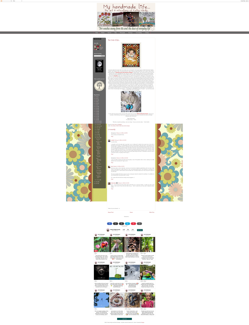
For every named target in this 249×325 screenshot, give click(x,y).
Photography (122, 32)
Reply (112, 136)
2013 (96, 113)
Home (97, 32)
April (97, 134)
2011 (96, 116)
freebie (117, 125)
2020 (96, 101)
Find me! (109, 32)
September (98, 126)
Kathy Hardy (113, 183)
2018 (96, 104)
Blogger (142, 322)
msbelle (112, 140)
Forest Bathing (139, 32)
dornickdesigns (101, 234)
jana (112, 166)
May (97, 132)
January (98, 179)
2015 (96, 109)
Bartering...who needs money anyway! (99, 143)
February (98, 137)
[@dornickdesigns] (108, 230)
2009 (96, 119)
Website (102, 32)
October (98, 124)
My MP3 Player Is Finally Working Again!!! (98, 152)
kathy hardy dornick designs (124, 125)
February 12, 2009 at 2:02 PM (118, 166)
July (97, 129)
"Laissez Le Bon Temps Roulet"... (98, 147)
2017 (96, 106)
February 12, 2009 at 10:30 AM (122, 157)
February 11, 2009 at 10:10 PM (120, 140)
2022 (96, 100)
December (98, 121)
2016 (96, 108)
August (97, 127)
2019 (96, 103)
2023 (96, 98)
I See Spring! (98, 170)
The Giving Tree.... (98, 140)
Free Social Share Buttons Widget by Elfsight (124, 226)
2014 (96, 111)
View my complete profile (101, 48)
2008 (96, 181)
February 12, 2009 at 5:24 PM (123, 183)
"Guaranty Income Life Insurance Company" (124, 72)
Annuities (116, 75)
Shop (116, 32)
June (97, 131)
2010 (96, 118)
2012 (96, 114)
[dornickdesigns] (96, 235)
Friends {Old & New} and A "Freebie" (98, 173)
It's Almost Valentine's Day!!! (98, 176)
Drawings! (130, 32)
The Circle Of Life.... (114, 40)
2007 (96, 183)
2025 (96, 96)
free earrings (113, 125)
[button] (109, 223)
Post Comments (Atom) (133, 216)
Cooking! (147, 32)
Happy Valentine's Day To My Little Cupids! (98, 160)
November (98, 122)
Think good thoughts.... (98, 156)
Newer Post (110, 212)
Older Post (151, 212)
